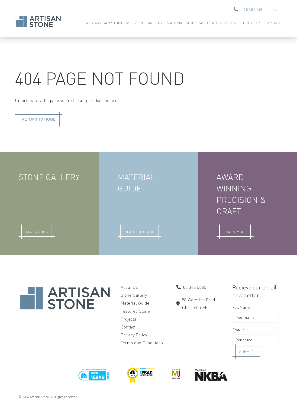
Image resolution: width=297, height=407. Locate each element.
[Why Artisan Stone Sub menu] (127, 23)
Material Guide (182, 22)
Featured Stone (223, 22)
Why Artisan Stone (104, 22)
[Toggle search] (275, 9)
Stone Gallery (148, 22)
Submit (246, 351)
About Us (129, 287)
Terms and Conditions (142, 342)
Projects (252, 22)
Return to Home (38, 119)
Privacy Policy (134, 334)
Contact (273, 22)
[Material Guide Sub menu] (201, 23)
